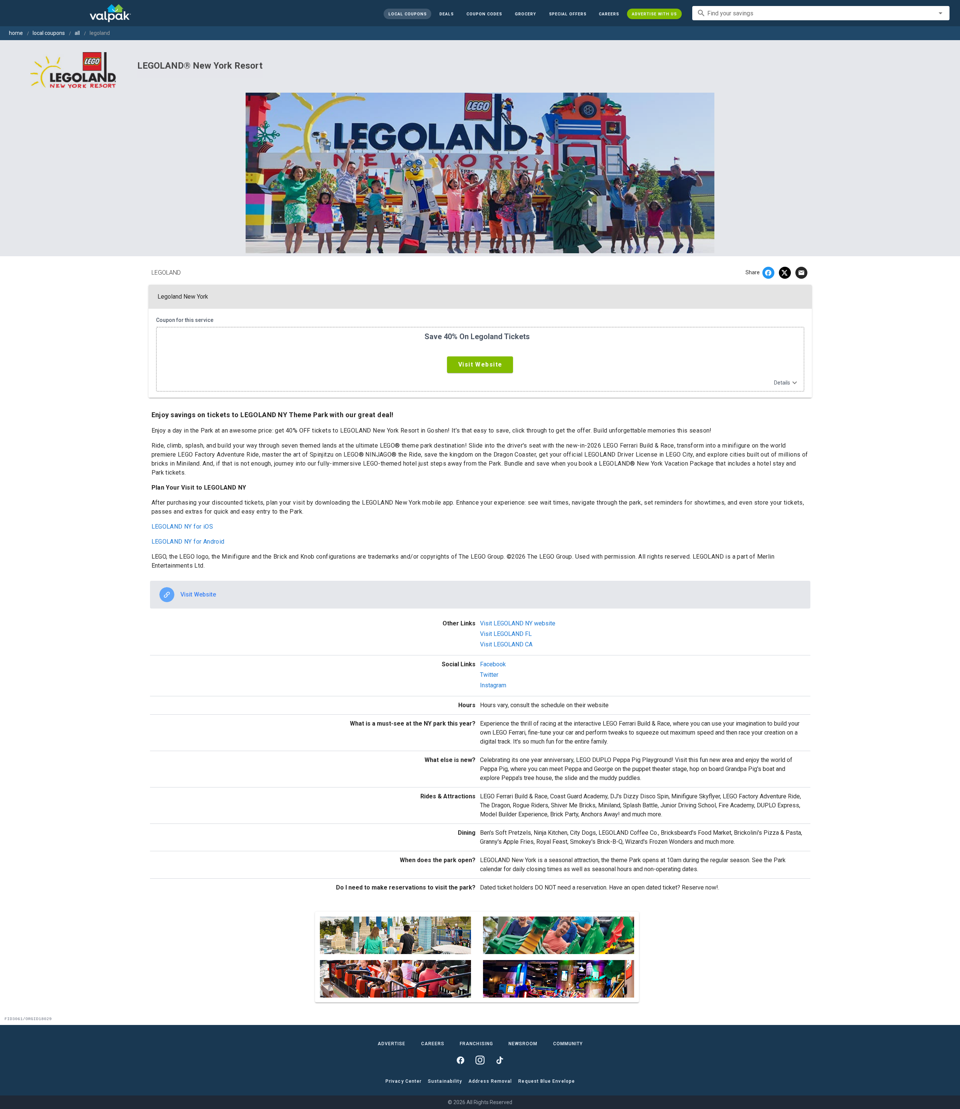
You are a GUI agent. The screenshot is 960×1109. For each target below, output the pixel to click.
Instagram (493, 685)
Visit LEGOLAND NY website (517, 623)
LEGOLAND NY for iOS (182, 526)
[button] (567, 14)
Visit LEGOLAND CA (506, 644)
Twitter (489, 674)
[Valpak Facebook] (460, 1060)
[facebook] (768, 273)
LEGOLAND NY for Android (188, 541)
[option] (480, 595)
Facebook (493, 664)
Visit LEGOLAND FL (506, 633)
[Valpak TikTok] (499, 1060)
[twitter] (785, 273)
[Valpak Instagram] (480, 1060)
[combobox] (821, 13)
